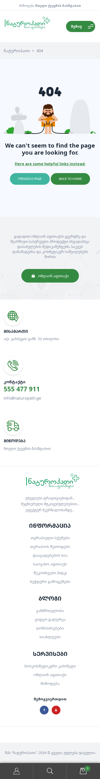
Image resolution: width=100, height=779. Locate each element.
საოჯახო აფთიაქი (50, 563)
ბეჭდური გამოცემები (50, 581)
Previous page (30, 178)
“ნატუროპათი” (24, 752)
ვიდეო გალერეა (50, 619)
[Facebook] (44, 710)
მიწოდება (50, 683)
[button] (50, 276)
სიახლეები (50, 636)
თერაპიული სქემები (50, 537)
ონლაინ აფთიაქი (50, 674)
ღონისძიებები (50, 628)
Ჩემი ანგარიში (16, 771)
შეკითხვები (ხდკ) (50, 572)
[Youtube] (56, 710)
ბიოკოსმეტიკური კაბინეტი (50, 665)
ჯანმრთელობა (50, 610)
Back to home (70, 178)
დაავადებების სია (50, 555)
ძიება (50, 771)
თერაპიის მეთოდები (50, 546)
